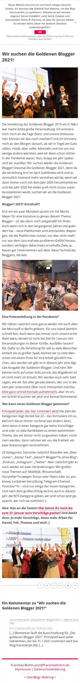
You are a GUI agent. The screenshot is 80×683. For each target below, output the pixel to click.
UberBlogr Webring (40, 677)
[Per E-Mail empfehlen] (68, 585)
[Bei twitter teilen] (47, 585)
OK (40, 32)
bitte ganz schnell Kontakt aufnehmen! (29, 392)
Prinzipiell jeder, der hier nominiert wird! (30, 411)
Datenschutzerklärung (49, 669)
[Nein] (75, 22)
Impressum (23, 669)
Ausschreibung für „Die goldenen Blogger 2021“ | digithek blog (43, 619)
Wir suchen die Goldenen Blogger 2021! (38, 57)
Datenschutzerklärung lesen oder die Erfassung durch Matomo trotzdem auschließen (40, 37)
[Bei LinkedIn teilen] (61, 585)
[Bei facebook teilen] (41, 585)
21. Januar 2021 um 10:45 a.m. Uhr (32, 628)
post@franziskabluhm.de (51, 665)
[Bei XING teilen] (54, 585)
